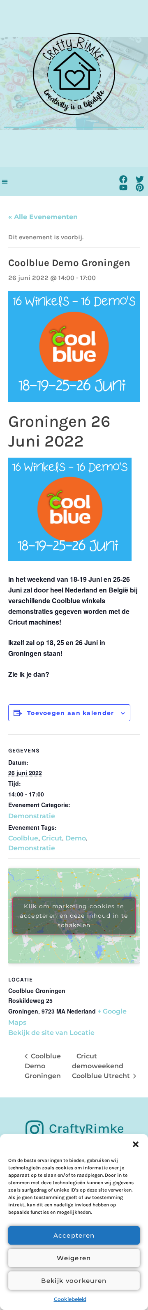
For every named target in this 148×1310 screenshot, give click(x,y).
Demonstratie (31, 816)
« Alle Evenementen (43, 217)
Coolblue (23, 838)
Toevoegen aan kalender (70, 713)
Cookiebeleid (70, 1299)
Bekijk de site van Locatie (51, 1033)
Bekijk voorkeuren (73, 1281)
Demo (75, 838)
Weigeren (74, 1258)
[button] (136, 1144)
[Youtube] (123, 187)
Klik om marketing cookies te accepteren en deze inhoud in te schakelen (74, 916)
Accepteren (74, 1235)
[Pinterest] (140, 187)
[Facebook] (123, 179)
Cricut (52, 838)
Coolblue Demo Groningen (43, 1066)
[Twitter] (140, 179)
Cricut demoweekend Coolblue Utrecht (102, 1066)
